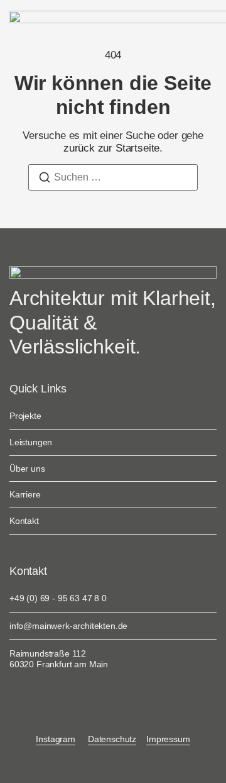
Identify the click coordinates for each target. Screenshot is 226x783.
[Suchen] (44, 179)
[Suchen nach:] (113, 177)
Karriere (25, 494)
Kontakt (24, 521)
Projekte (25, 416)
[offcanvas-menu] (207, 19)
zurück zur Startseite (111, 148)
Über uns (27, 469)
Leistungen (30, 442)
